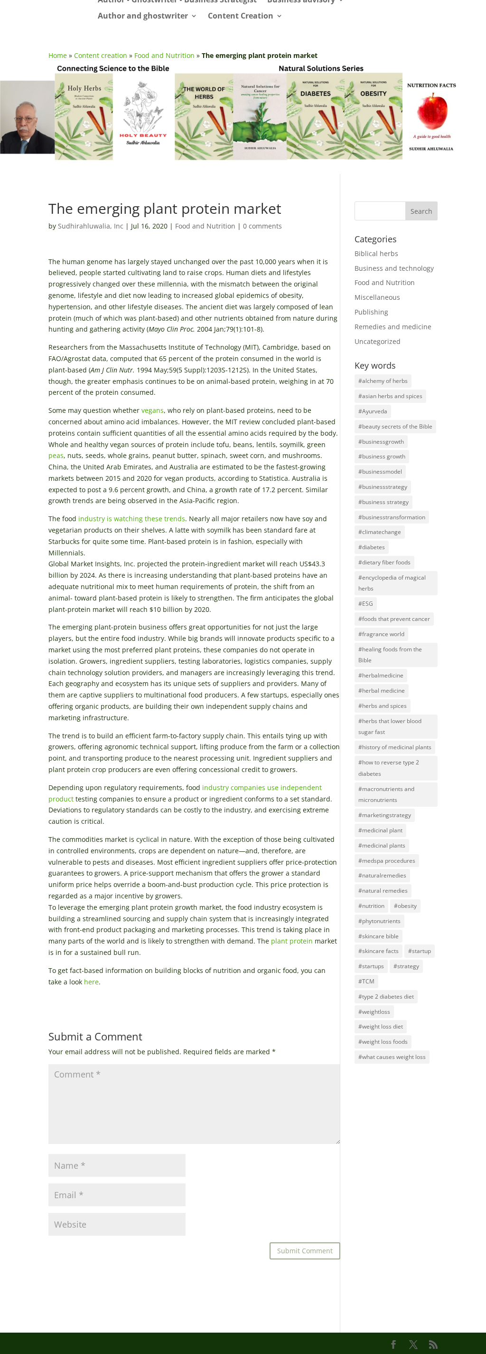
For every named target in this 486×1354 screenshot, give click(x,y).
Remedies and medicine (393, 326)
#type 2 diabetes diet (386, 996)
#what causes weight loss (392, 1057)
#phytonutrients (379, 921)
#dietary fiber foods (384, 562)
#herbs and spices (382, 706)
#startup (419, 951)
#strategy (406, 966)
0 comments (262, 225)
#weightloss (374, 1012)
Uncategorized (378, 341)
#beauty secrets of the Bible (395, 426)
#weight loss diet (380, 1026)
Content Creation (240, 16)
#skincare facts (378, 951)
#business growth (381, 456)
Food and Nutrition (164, 55)
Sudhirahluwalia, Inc (90, 225)
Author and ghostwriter (143, 16)
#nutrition (371, 906)
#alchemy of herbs (383, 381)
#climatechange (379, 532)
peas (56, 455)
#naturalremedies (382, 875)
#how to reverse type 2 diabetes (388, 768)
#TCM (366, 981)
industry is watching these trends (131, 518)
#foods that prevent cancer (394, 619)
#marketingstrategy (384, 815)
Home (57, 55)
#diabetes (371, 547)
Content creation (100, 55)
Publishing (371, 311)
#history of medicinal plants (394, 747)
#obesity (405, 906)
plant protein (292, 940)
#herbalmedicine (380, 675)
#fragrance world (381, 634)
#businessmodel (380, 471)
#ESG (365, 604)
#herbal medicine (381, 691)
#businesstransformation (391, 517)
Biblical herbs (376, 253)
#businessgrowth (381, 442)
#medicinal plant (380, 830)
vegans (152, 410)
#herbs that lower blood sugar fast (389, 726)
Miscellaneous (377, 297)
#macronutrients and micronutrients (386, 794)
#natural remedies (383, 891)
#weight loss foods (383, 1042)
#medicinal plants (381, 845)
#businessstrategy (382, 487)
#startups (371, 966)
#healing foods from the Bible (390, 655)
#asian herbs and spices (390, 396)
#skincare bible (378, 936)
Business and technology (394, 268)
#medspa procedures (386, 861)
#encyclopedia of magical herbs (392, 583)
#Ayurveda (372, 411)
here (91, 981)
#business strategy (383, 502)
